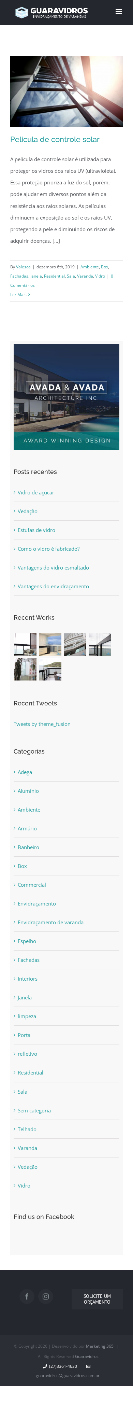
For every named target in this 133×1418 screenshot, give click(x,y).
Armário (27, 828)
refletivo (27, 1053)
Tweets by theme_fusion (42, 723)
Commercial (32, 884)
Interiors (28, 978)
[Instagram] (45, 1296)
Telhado (27, 1129)
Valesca (23, 267)
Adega (25, 772)
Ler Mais (18, 294)
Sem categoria (34, 1110)
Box (104, 267)
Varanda (85, 276)
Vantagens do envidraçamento (53, 586)
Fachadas (19, 276)
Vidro (100, 276)
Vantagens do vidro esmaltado (53, 567)
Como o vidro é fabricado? (48, 548)
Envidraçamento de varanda (51, 922)
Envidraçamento (37, 903)
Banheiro (28, 847)
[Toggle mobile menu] (119, 11)
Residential (54, 276)
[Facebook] (26, 1296)
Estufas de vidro (36, 530)
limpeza (27, 1016)
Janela (36, 276)
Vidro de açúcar (36, 492)
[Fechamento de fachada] (75, 644)
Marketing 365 (100, 1346)
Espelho (27, 941)
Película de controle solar (55, 139)
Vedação (28, 511)
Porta (24, 1034)
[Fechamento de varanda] (25, 644)
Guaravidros (87, 1356)
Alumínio (28, 790)
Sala (71, 276)
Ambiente (89, 267)
